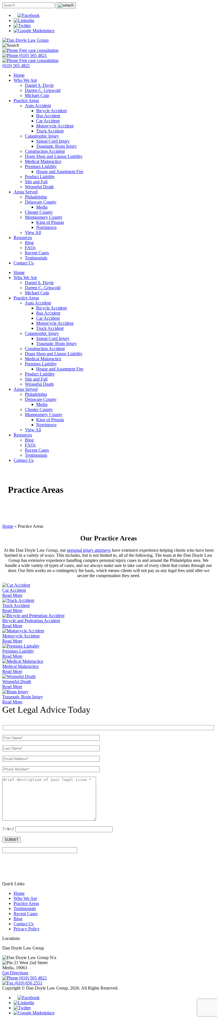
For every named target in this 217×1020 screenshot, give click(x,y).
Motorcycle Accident (54, 125)
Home (19, 75)
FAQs (30, 247)
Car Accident (48, 120)
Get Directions (15, 972)
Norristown (46, 227)
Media (41, 207)
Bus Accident (48, 115)
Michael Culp (37, 95)
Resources (23, 237)
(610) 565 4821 (32, 55)
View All (33, 232)
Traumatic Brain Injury (56, 146)
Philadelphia (36, 197)
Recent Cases (37, 252)
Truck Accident (50, 131)
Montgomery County (43, 217)
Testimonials (36, 257)
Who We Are (25, 80)
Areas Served (26, 191)
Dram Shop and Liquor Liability (54, 156)
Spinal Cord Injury (53, 141)
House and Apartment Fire (59, 171)
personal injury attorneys (89, 550)
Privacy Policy (27, 928)
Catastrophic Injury (42, 136)
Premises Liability (41, 166)
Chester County (39, 212)
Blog (29, 242)
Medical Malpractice (43, 161)
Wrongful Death (39, 186)
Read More (12, 595)
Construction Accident (45, 151)
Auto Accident (38, 105)
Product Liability (40, 176)
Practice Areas (26, 100)
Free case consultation (38, 50)
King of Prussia (50, 222)
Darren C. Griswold (42, 90)
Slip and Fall (36, 181)
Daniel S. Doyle (39, 85)
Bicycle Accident (51, 110)
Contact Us (24, 262)
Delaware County (41, 202)
